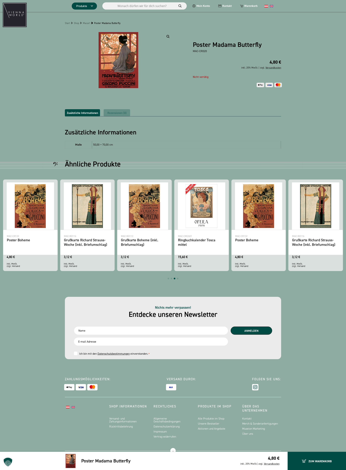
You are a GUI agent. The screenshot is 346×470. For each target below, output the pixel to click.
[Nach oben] (173, 450)
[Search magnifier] (180, 5)
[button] (168, 278)
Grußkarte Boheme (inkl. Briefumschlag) (139, 242)
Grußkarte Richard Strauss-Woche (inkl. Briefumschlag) (85, 242)
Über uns (247, 434)
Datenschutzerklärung (167, 426)
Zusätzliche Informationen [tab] (82, 113)
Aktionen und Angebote (211, 429)
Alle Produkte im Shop (211, 418)
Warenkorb (251, 6)
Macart (86, 23)
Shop (76, 23)
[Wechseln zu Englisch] (271, 6)
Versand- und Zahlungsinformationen (123, 420)
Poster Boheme (18, 240)
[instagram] (255, 387)
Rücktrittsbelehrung (121, 426)
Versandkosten (272, 463)
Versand (16, 266)
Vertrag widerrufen (165, 436)
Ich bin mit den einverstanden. (114, 354)
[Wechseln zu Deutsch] (266, 6)
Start (67, 23)
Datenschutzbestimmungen (113, 354)
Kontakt (227, 6)
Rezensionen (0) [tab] (117, 113)
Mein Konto (203, 6)
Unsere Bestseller (208, 423)
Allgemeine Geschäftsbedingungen (167, 420)
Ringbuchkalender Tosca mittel (196, 242)
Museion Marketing (253, 429)
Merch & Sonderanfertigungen (260, 423)
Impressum (160, 431)
